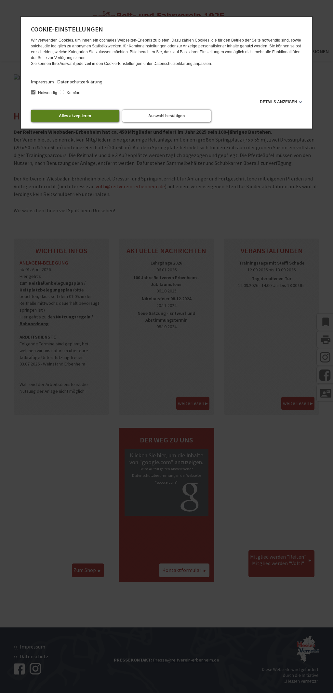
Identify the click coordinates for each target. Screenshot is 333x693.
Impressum (42, 81)
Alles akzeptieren (75, 116)
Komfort (73, 93)
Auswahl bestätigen (166, 116)
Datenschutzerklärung (79, 81)
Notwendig (47, 93)
